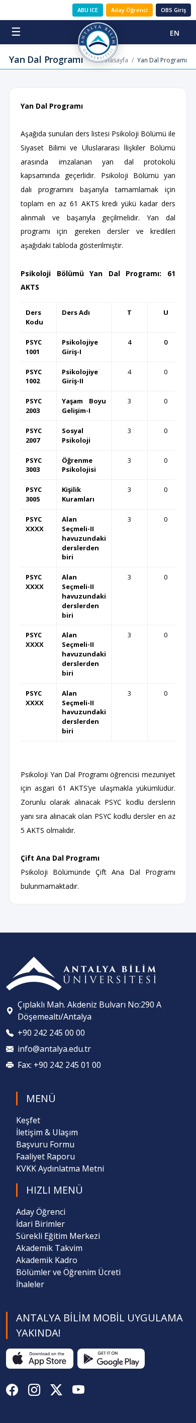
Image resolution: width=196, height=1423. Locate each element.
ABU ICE (87, 10)
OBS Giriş (173, 10)
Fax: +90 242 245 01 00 (59, 1064)
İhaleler (30, 1284)
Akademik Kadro (46, 1260)
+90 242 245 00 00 (51, 1032)
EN (174, 33)
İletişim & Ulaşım (47, 1132)
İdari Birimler (40, 1223)
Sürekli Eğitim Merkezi (58, 1235)
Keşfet (28, 1120)
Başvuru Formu (45, 1144)
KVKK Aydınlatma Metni (60, 1168)
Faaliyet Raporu (45, 1156)
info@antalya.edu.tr (54, 1048)
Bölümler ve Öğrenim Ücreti (68, 1272)
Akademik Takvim (49, 1247)
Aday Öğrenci (129, 10)
